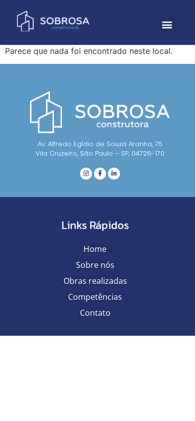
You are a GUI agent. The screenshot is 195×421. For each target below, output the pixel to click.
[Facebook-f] (100, 174)
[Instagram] (86, 174)
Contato (95, 312)
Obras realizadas (95, 280)
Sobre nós (95, 264)
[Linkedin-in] (114, 174)
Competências (95, 296)
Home (95, 248)
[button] (167, 24)
